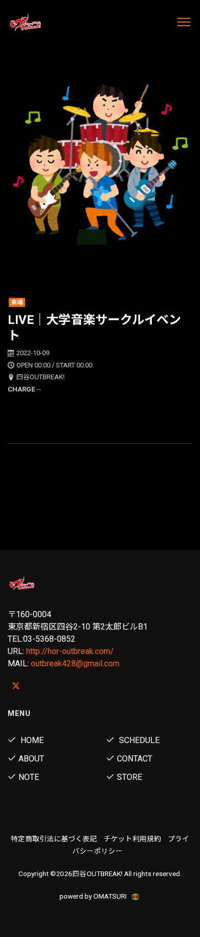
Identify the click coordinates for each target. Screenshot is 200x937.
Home (31, 740)
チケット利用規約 (132, 839)
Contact (134, 759)
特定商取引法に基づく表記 (54, 839)
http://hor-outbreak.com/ (70, 651)
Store (129, 777)
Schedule (138, 740)
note (28, 777)
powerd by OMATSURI (93, 896)
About (31, 759)
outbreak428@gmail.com (75, 663)
